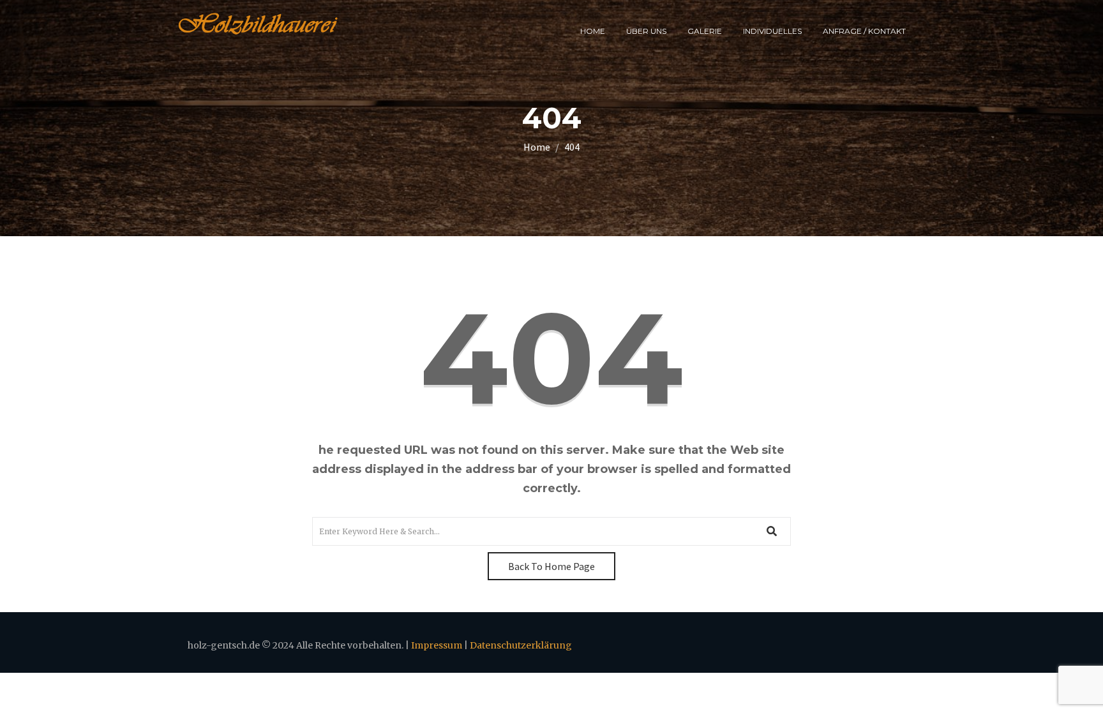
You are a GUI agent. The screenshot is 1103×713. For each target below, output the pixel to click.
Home (592, 31)
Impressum (436, 645)
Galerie (704, 31)
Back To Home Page (551, 566)
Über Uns (646, 31)
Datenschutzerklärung (521, 645)
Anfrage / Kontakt (864, 31)
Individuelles (772, 31)
